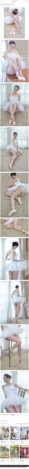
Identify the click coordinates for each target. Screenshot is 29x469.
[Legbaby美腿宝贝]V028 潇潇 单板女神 (24, 442)
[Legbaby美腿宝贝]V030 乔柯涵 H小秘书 (5, 442)
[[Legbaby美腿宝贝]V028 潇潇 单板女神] (24, 433)
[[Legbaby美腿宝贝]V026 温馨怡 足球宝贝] (4, 451)
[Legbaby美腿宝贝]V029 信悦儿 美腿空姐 (14, 442)
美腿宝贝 (2, 440)
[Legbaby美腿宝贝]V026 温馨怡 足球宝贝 (5, 460)
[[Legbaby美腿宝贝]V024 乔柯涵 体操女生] (24, 451)
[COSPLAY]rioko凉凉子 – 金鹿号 (4, 423)
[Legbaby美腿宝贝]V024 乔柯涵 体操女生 (24, 460)
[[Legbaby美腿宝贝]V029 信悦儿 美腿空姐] (14, 433)
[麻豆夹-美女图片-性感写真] (14, 1)
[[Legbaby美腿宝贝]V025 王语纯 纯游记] (14, 451)
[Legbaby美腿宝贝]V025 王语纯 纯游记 (14, 460)
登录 (12, 414)
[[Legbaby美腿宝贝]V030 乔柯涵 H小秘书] (4, 433)
